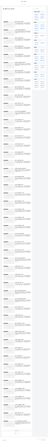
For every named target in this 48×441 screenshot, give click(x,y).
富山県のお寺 (36, 42)
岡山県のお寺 (36, 69)
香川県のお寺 (36, 76)
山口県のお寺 (42, 67)
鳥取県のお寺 (36, 65)
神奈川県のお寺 (42, 28)
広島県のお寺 (42, 65)
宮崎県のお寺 (42, 83)
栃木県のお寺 (36, 26)
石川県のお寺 (36, 44)
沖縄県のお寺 (42, 87)
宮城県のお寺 (36, 19)
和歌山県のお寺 (42, 60)
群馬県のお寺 (36, 28)
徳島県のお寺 (36, 74)
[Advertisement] (17, 15)
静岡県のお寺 (36, 51)
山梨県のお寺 (36, 37)
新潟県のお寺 (36, 35)
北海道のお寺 (36, 14)
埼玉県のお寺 (36, 30)
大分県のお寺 (42, 81)
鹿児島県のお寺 (42, 85)
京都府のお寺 (36, 58)
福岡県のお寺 (36, 81)
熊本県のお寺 (36, 87)
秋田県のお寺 (42, 14)
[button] (44, 8)
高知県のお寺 (42, 76)
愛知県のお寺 (42, 49)
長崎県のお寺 (36, 85)
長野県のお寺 (42, 35)
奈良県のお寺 (42, 58)
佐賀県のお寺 (36, 83)
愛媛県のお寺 (42, 74)
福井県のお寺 (42, 42)
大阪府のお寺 (36, 60)
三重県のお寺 (42, 51)
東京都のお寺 (42, 26)
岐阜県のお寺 (36, 49)
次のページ (17, 430)
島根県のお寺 (36, 67)
